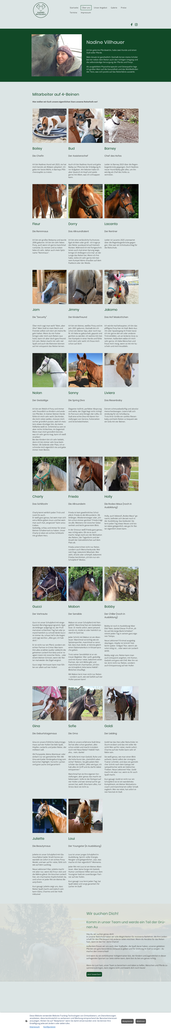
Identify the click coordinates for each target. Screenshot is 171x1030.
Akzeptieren (127, 1021)
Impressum (35, 1027)
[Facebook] (131, 24)
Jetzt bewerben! (94, 974)
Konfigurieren (49, 1027)
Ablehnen (141, 1021)
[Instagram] (136, 24)
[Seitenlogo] (40, 10)
